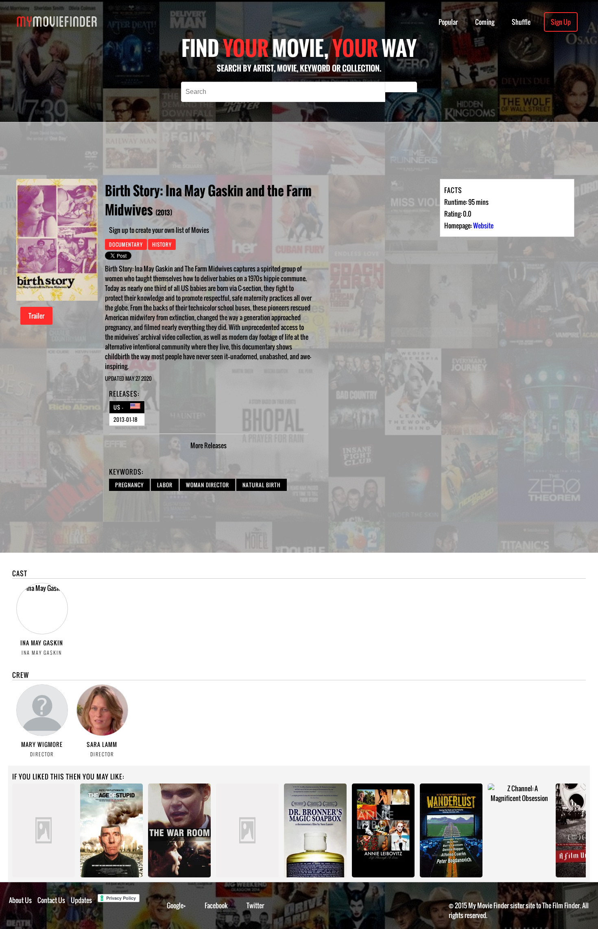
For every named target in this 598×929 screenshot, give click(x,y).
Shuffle (521, 22)
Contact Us (51, 900)
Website (483, 225)
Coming (484, 22)
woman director (207, 485)
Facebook (216, 905)
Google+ (176, 905)
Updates (81, 900)
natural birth (261, 485)
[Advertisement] (272, 150)
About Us (20, 900)
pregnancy (129, 485)
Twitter (255, 905)
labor (164, 485)
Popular (448, 22)
